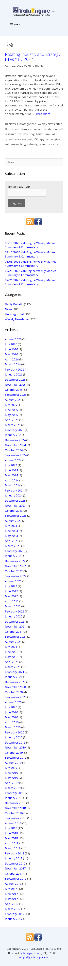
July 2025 (11, 405)
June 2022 (11, 591)
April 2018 (12, 843)
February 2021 (14, 672)
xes (49, 144)
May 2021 (11, 657)
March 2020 (13, 727)
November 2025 (15, 384)
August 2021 (13, 642)
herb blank (43, 134)
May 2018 (11, 838)
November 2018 (15, 808)
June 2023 (11, 531)
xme (56, 144)
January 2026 (13, 374)
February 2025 (14, 430)
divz (11, 129)
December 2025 (15, 379)
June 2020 (11, 712)
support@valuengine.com (34, 957)
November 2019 (15, 747)
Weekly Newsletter (50, 124)
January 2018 (13, 858)
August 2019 (13, 763)
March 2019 (13, 788)
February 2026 (14, 369)
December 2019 (15, 742)
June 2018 (11, 833)
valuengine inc (36, 144)
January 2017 (13, 919)
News (12, 124)
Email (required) (20, 186)
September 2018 (16, 818)
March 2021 (13, 667)
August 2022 (13, 581)
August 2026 (13, 339)
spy (42, 139)
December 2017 (15, 863)
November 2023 (15, 505)
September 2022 (16, 576)
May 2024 (11, 475)
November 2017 (15, 868)
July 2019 (11, 767)
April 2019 (12, 783)
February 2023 (14, 551)
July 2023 (11, 526)
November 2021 (15, 626)
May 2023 (11, 536)
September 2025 (16, 394)
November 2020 (15, 687)
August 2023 (13, 521)
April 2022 (12, 601)
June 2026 (11, 349)
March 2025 (13, 425)
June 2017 (11, 894)
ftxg (32, 134)
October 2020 (14, 692)
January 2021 (13, 677)
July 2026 (11, 344)
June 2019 (11, 773)
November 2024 (15, 445)
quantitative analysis (18, 139)
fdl (19, 134)
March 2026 (13, 364)
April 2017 (12, 904)
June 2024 (11, 470)
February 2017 (14, 914)
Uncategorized (26, 124)
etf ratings (22, 129)
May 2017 (11, 899)
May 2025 (11, 415)
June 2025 (11, 410)
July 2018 (11, 828)
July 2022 (11, 586)
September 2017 (16, 878)
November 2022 (15, 566)
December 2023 (15, 500)
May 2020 (11, 717)
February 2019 (14, 793)
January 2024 (13, 495)
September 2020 (16, 697)
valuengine (53, 139)
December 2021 (15, 621)
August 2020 (13, 702)
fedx (25, 134)
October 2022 (14, 571)
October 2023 (14, 511)
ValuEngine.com (29, 953)
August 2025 (13, 400)
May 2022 (11, 596)
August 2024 (13, 460)
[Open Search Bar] (56, 24)
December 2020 (15, 682)
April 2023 (12, 541)
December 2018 (15, 803)
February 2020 (14, 732)
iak (53, 134)
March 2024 (13, 485)
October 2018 (14, 813)
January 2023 (13, 556)
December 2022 (15, 561)
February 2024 (14, 490)
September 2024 (16, 455)
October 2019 (14, 752)
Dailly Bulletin (14, 304)
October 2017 (14, 873)
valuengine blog (15, 144)
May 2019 (11, 778)
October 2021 (14, 631)
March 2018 (13, 848)
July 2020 (11, 707)
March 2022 (13, 606)
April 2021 (12, 662)
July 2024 (11, 465)
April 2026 (12, 359)
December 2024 (15, 440)
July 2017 (11, 888)
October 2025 (14, 390)
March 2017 (13, 909)
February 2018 (14, 853)
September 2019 (16, 757)
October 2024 (14, 450)
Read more (43, 114)
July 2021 (11, 647)
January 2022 (13, 616)
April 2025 (12, 420)
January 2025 (13, 435)
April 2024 (12, 480)
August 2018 (13, 823)
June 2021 (11, 652)
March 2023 (13, 546)
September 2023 (16, 515)
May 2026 (11, 354)
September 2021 (16, 636)
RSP (36, 139)
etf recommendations (44, 129)
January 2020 (13, 737)
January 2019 (13, 798)
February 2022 (14, 611)
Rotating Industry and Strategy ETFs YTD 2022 (32, 56)
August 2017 (13, 884)
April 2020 (12, 722)
